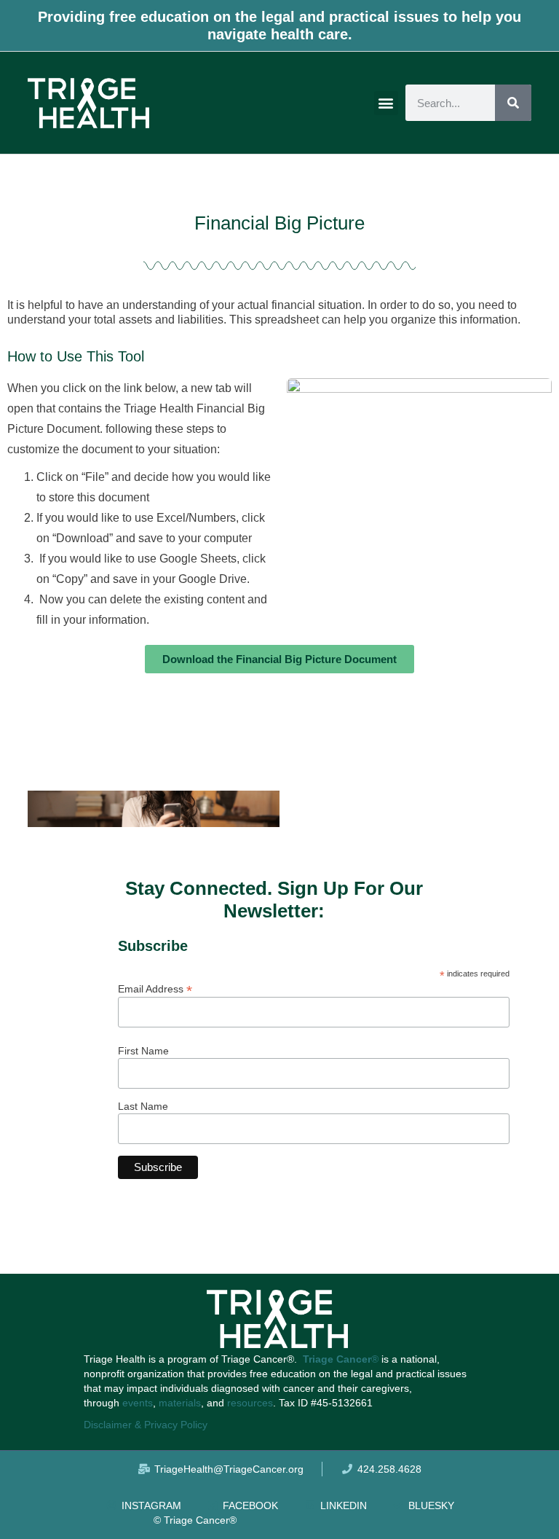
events (137, 1403)
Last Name (143, 1106)
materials (180, 1403)
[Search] (513, 103)
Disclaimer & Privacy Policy (145, 1424)
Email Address (155, 988)
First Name (143, 1051)
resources (250, 1403)
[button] (386, 103)
